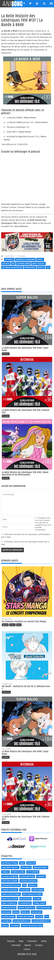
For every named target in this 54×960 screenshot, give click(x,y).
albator (31, 863)
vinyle (5, 925)
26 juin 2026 (6, 749)
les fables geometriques (12, 267)
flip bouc (6, 263)
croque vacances (28, 881)
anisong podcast (10, 867)
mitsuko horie (44, 907)
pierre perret (30, 267)
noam (16, 912)
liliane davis (25, 903)
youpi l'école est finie (32, 925)
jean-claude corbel (11, 894)
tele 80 (39, 916)
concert (41, 876)
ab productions (9, 863)
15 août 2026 (7, 619)
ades (22, 863)
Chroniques (32, 941)
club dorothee (27, 876)
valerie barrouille (41, 921)
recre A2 (41, 267)
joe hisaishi (25, 899)
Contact (27, 949)
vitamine (15, 925)
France (12, 625)
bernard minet (40, 867)
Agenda (5, 625)
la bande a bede (23, 263)
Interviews (6, 692)
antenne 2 (9, 259)
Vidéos (44, 941)
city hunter (32, 872)
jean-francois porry (32, 894)
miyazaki (6, 912)
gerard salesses (9, 890)
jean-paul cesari (9, 899)
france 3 (32, 885)
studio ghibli (8, 916)
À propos (39, 945)
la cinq (37, 899)
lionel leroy (39, 903)
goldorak (24, 890)
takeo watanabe (25, 916)
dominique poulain (11, 885)
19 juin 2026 (6, 814)
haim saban (37, 890)
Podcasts (21, 256)
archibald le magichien (25, 259)
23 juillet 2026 (7, 684)
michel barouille (26, 907)
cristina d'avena (10, 881)
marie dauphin (9, 907)
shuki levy (36, 912)
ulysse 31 (6, 921)
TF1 (48, 267)
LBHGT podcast (38, 263)
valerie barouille (22, 921)
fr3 (13, 263)
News (19, 625)
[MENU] (51, 3)
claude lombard (9, 876)
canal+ (40, 259)
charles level (18, 872)
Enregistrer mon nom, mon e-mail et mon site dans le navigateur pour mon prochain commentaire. (43, 524)
